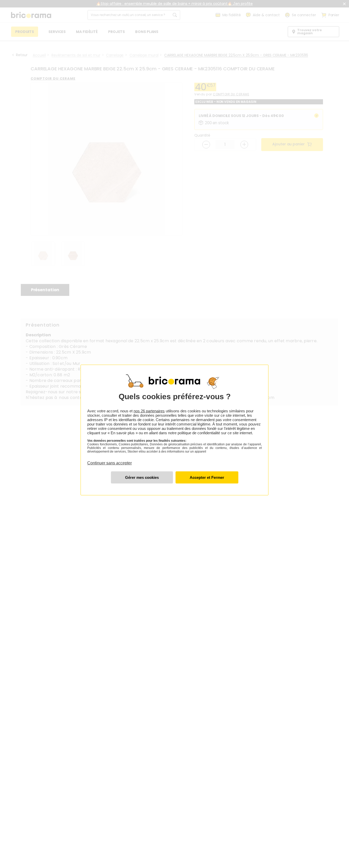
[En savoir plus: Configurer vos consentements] (142, 477)
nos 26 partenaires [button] (149, 411)
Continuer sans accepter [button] (109, 460)
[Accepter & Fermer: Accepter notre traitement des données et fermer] (207, 477)
